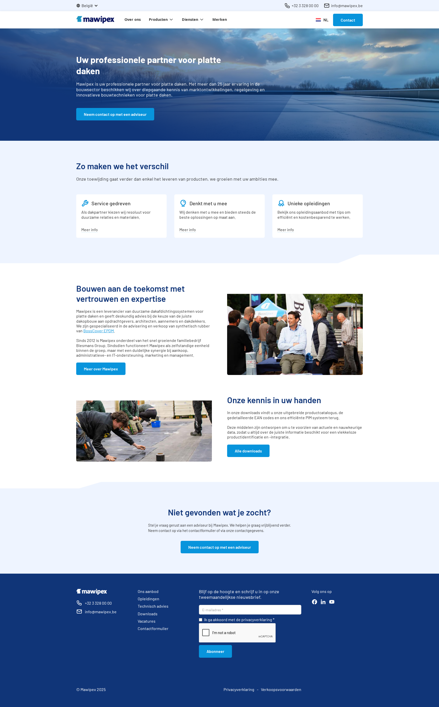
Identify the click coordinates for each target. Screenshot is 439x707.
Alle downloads (248, 450)
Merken (219, 19)
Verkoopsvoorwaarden (281, 689)
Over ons (132, 19)
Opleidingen (148, 598)
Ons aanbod (148, 591)
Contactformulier (153, 628)
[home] (95, 19)
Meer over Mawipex (101, 368)
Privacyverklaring (239, 689)
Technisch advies (153, 606)
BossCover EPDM (98, 330)
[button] (89, 5)
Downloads (148, 613)
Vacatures (146, 621)
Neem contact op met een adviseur (115, 114)
